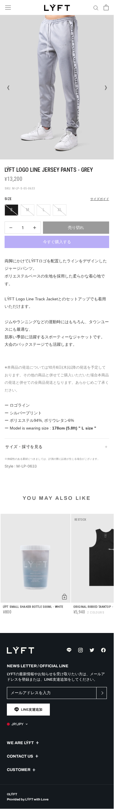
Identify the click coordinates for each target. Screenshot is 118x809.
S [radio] (11, 209)
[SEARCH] (96, 7)
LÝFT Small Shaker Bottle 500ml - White (33, 607)
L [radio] (44, 209)
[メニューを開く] (8, 7)
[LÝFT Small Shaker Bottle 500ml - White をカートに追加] (64, 596)
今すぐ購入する (57, 241)
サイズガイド (99, 199)
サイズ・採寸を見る (24, 446)
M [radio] (27, 209)
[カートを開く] (106, 7)
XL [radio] (60, 209)
